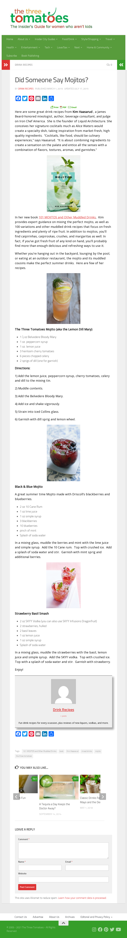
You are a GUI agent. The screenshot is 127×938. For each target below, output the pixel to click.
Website (22, 873)
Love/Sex (62, 47)
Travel (109, 39)
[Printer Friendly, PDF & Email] (63, 107)
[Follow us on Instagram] (94, 929)
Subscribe (11, 55)
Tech (47, 47)
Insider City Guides (45, 39)
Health (10, 47)
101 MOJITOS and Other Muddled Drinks (67, 217)
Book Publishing (30, 55)
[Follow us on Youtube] (118, 929)
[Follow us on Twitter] (112, 929)
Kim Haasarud (72, 751)
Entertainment (29, 47)
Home (9, 39)
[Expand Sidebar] (6, 65)
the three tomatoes (24, 756)
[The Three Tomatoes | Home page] (50, 17)
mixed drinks (87, 751)
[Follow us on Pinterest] (106, 929)
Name (22, 861)
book (62, 751)
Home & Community (98, 47)
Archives (70, 916)
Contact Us (21, 916)
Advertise (38, 916)
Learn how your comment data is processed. (82, 897)
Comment (23, 839)
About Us (23, 39)
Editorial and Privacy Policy (95, 916)
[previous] (16, 796)
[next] (102, 796)
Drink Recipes (24, 64)
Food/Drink (68, 39)
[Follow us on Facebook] (100, 929)
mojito (98, 751)
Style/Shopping (89, 39)
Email (68, 861)
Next (77, 47)
